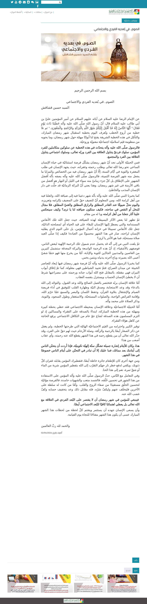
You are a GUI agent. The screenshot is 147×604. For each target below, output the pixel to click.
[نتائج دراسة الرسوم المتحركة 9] (123, 584)
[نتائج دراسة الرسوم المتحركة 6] (57, 584)
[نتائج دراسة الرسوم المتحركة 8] (90, 584)
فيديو (128, 570)
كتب (135, 560)
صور (135, 570)
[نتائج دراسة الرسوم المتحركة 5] (23, 584)
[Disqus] (90, 469)
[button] (48, 12)
